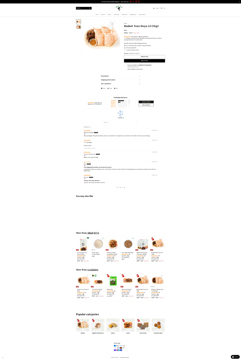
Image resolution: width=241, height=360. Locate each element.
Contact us (103, 14)
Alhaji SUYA (93, 232)
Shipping (126, 53)
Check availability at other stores (135, 69)
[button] (127, 36)
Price (125, 30)
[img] (87, 130)
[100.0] (120, 113)
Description (105, 76)
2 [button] (118, 187)
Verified (120, 117)
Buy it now (144, 61)
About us (109, 14)
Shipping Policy (133, 14)
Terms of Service (142, 14)
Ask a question (106, 84)
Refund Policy (124, 14)
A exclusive (92, 269)
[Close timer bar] (239, 2)
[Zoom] (101, 38)
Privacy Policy (116, 14)
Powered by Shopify (124, 357)
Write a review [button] (146, 102)
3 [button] (120, 187)
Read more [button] (87, 170)
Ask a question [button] (146, 105)
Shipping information (108, 80)
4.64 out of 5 (98, 102)
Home (97, 14)
